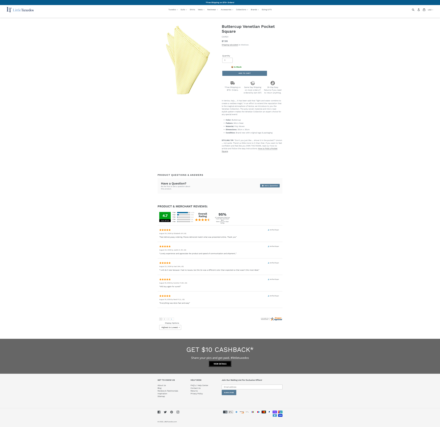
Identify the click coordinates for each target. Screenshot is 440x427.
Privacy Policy (197, 394)
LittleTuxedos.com (170, 422)
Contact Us (196, 388)
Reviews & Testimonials (168, 391)
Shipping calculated (230, 45)
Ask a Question (271, 186)
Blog (159, 388)
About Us (162, 385)
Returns (194, 391)
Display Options (172, 323)
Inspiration (162, 394)
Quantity (226, 56)
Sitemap (161, 396)
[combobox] (416, 9)
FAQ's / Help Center (199, 385)
